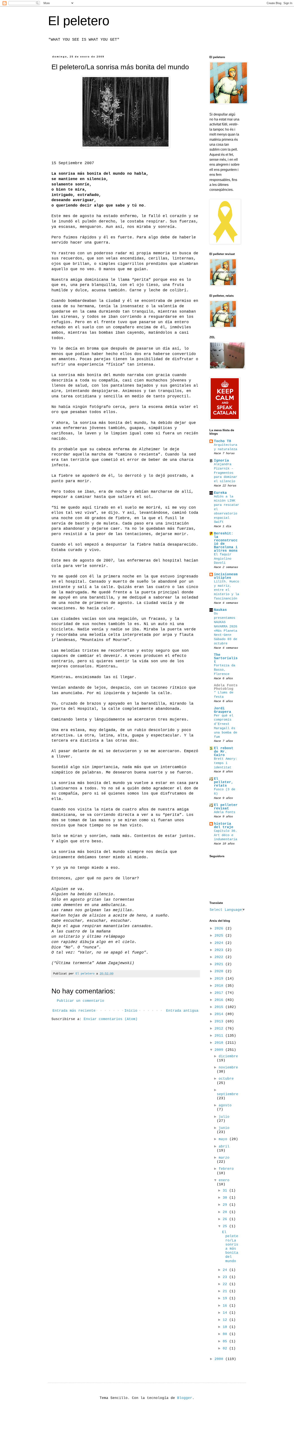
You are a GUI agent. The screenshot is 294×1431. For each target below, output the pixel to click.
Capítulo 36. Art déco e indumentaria (225, 835)
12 (226, 1320)
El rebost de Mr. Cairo (223, 751)
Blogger (184, 1398)
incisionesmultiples (226, 576)
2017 (220, 993)
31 (226, 1191)
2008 (220, 1359)
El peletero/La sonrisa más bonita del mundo (230, 1246)
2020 (220, 971)
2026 (220, 929)
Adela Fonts (224, 812)
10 (226, 1327)
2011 (220, 1036)
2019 (220, 979)
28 (226, 1212)
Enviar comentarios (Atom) (111, 1019)
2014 (220, 1014)
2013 (220, 1021)
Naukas (220, 610)
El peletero (78, 21)
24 (226, 1270)
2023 (220, 950)
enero (224, 1180)
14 (226, 1313)
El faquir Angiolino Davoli (222, 559)
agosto (225, 1105)
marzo (224, 1158)
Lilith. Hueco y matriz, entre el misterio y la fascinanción (226, 590)
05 (226, 1341)
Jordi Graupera (222, 710)
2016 (220, 1000)
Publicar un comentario (80, 1001)
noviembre (228, 1068)
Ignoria (221, 461)
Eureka (220, 493)
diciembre (228, 1056)
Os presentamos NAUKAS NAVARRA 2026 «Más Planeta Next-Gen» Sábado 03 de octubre (225, 628)
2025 (220, 936)
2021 (220, 964)
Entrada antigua (182, 1011)
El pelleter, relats (223, 782)
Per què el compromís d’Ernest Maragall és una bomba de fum (225, 726)
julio (224, 1117)
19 (226, 1298)
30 (226, 1198)
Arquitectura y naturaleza (225, 447)
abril (224, 1147)
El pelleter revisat (226, 806)
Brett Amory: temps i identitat (225, 763)
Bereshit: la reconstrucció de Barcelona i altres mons (226, 542)
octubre (226, 1079)
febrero (226, 1169)
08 (226, 1334)
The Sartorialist (226, 658)
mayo (224, 1139)
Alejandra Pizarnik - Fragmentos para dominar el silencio (225, 472)
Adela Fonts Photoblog (226, 687)
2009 (220, 1050)
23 (226, 1277)
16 (226, 1306)
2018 (220, 986)
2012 (220, 1029)
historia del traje (223, 825)
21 (226, 1291)
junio (224, 1128)
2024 (220, 943)
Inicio (130, 1011)
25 (226, 1226)
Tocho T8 (222, 441)
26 (226, 1219)
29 (226, 1205)
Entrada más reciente (74, 1011)
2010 (220, 1043)
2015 (220, 1007)
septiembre (227, 1094)
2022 (220, 957)
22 (226, 1284)
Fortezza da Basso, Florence (224, 670)
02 (226, 1349)
